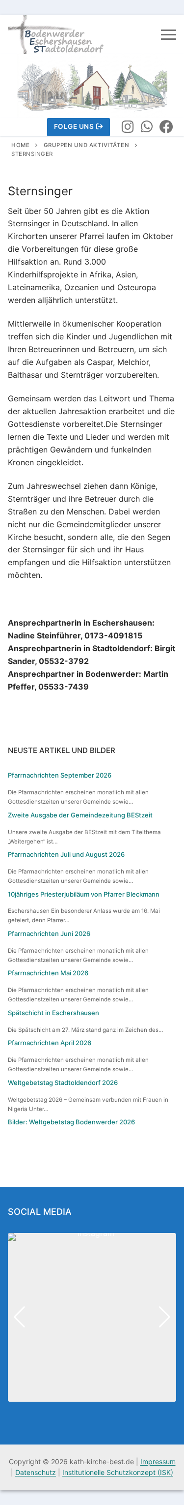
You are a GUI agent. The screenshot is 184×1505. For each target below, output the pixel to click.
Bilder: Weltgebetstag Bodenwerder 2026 (71, 1122)
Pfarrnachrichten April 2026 (49, 1043)
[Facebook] (166, 127)
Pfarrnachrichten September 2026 (59, 775)
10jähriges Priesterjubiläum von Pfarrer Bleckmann (83, 894)
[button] (92, 1395)
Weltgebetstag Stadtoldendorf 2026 (63, 1082)
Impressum (158, 1461)
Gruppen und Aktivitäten (87, 145)
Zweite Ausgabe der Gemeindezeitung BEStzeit (80, 815)
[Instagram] (127, 127)
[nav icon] (168, 34)
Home (20, 145)
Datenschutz (35, 1472)
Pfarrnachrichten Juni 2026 (49, 933)
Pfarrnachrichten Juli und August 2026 (66, 854)
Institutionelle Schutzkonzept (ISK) (117, 1472)
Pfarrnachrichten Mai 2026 (48, 973)
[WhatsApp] (147, 127)
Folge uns (74, 126)
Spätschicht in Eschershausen (53, 1013)
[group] (92, 1317)
